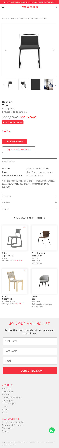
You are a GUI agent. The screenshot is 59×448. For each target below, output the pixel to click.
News (5, 406)
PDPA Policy (12, 445)
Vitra (4, 253)
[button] (3, 85)
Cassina (7, 102)
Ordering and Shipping (13, 422)
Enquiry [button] (6, 209)
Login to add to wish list (19, 149)
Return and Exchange (12, 425)
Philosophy (7, 391)
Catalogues (7, 400)
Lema (34, 296)
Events (5, 409)
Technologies (9, 403)
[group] (10, 84)
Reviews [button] (6, 202)
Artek (5, 296)
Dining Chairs (33, 18)
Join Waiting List (15, 141)
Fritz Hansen (38, 253)
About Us (6, 389)
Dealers (6, 431)
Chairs (21, 18)
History (5, 394)
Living (13, 18)
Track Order (8, 428)
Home (4, 18)
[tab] (29, 161)
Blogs (5, 412)
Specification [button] (8, 162)
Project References (11, 397)
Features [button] (6, 196)
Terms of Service (42, 442)
